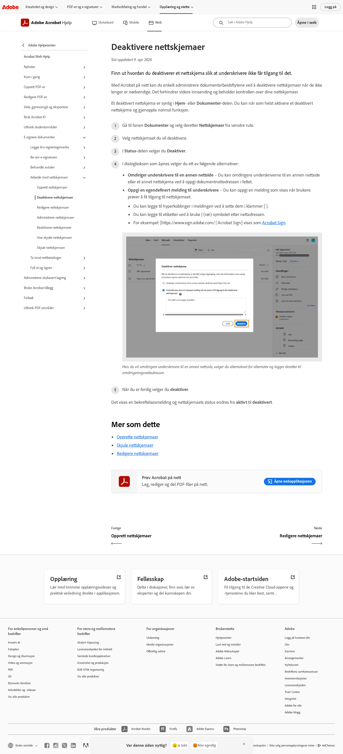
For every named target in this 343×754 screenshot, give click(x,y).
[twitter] (64, 745)
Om (287, 644)
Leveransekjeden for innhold (94, 649)
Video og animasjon (20, 663)
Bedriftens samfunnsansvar (301, 671)
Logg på (330, 7)
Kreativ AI (14, 642)
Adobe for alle (293, 705)
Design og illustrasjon (21, 656)
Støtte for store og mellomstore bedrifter (241, 665)
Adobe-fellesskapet (227, 651)
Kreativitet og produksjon (92, 663)
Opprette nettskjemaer (137, 437)
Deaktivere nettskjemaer (55, 197)
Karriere (290, 651)
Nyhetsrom (292, 665)
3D (10, 676)
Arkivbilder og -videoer (22, 690)
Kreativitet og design (40, 7)
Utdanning (152, 638)
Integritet (290, 699)
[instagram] (55, 745)
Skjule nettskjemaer (51, 248)
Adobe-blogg (292, 712)
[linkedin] (73, 745)
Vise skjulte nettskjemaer (54, 238)
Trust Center (292, 692)
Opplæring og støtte (175, 7)
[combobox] (252, 23)
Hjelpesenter (224, 638)
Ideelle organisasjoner (160, 644)
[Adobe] (10, 7)
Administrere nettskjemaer (55, 217)
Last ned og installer (228, 644)
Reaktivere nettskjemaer (54, 227)
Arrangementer (294, 658)
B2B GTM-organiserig (90, 669)
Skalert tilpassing (88, 642)
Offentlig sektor (155, 651)
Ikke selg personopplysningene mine (291, 745)
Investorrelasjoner (296, 678)
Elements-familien (19, 683)
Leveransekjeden (295, 685)
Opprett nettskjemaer (52, 187)
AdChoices (328, 745)
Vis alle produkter (19, 697)
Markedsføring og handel (129, 7)
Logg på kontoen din (297, 638)
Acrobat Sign (273, 222)
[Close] (244, 744)
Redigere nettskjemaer (53, 207)
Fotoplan (13, 649)
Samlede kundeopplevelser (93, 656)
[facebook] (46, 745)
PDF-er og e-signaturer (82, 7)
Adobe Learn (223, 658)
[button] (314, 7)
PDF (10, 669)
